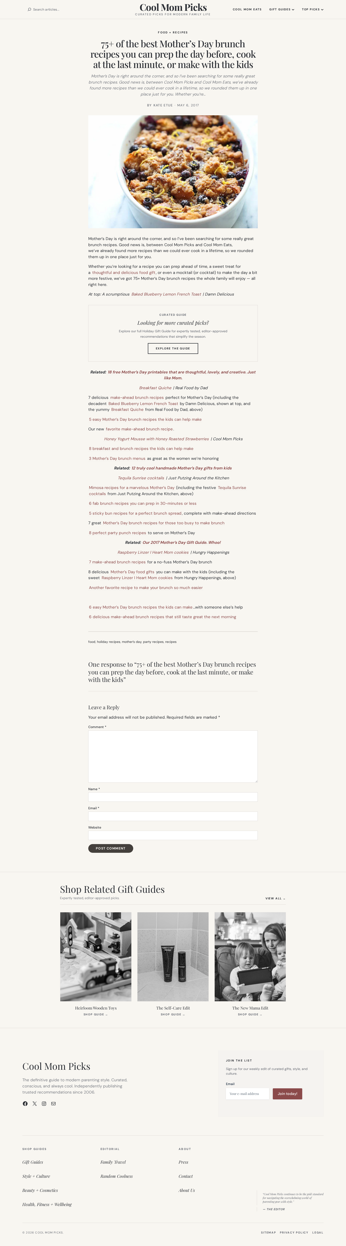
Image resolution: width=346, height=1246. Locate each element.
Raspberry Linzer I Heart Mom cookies (153, 552)
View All (276, 898)
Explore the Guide (177, 350)
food (91, 642)
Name (94, 789)
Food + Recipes (173, 32)
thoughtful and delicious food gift (123, 272)
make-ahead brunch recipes (137, 397)
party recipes (153, 642)
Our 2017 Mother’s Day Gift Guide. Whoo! (181, 542)
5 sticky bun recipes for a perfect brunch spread (135, 513)
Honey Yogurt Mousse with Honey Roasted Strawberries (156, 438)
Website (94, 827)
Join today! (287, 1093)
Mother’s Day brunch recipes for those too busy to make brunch (164, 522)
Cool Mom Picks (173, 7)
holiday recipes (108, 642)
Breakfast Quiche (155, 387)
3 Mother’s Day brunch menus (117, 458)
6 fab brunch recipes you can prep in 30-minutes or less (143, 503)
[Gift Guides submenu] (293, 9)
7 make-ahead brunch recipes (117, 562)
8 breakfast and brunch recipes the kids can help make (141, 448)
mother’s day (131, 642)
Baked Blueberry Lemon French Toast (166, 294)
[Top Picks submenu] (322, 9)
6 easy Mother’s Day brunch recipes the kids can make (141, 607)
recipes (171, 642)
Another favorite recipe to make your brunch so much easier (146, 587)
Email (93, 808)
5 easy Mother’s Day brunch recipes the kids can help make (145, 419)
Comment (97, 727)
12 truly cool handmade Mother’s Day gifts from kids (181, 468)
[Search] (29, 9)
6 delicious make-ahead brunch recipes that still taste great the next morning (162, 616)
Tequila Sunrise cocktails (141, 478)
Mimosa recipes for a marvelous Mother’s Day (131, 487)
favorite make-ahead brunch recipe (139, 429)
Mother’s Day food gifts (132, 571)
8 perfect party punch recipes (117, 532)
